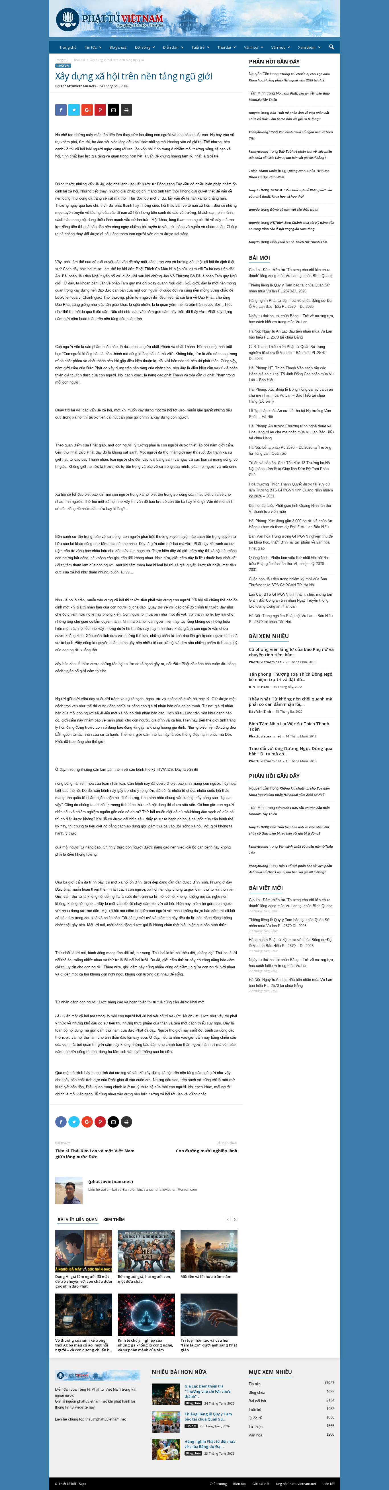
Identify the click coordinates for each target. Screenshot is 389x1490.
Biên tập (239, 1483)
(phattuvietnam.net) (78, 86)
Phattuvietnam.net (265, 662)
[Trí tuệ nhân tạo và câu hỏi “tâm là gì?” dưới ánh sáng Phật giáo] (209, 1315)
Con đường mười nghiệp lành (206, 1150)
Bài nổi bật (257, 1401)
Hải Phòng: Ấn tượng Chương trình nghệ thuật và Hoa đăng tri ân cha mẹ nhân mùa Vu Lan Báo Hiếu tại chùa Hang (291, 432)
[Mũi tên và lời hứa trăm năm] (209, 1251)
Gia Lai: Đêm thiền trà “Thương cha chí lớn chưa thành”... (208, 1391)
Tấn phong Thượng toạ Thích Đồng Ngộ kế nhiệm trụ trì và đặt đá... (290, 676)
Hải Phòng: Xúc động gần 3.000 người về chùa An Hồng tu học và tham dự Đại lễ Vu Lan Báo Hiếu (290, 524)
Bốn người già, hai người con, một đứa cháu (144, 1279)
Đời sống (142, 47)
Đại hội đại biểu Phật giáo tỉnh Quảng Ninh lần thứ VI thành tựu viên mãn (290, 508)
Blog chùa (118, 47)
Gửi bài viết (260, 1483)
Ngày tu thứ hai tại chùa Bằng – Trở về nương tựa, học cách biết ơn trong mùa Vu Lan (291, 319)
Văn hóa (251, 47)
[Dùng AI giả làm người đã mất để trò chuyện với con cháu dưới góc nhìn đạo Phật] (83, 1251)
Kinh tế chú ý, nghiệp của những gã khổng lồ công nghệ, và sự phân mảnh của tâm (145, 1345)
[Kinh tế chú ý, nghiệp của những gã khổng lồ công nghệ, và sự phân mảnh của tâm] (146, 1315)
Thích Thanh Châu (263, 171)
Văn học (278, 47)
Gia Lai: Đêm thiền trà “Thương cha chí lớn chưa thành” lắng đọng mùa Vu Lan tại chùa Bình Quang (290, 273)
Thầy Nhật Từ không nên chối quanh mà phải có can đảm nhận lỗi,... (290, 701)
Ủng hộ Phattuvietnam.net (296, 1483)
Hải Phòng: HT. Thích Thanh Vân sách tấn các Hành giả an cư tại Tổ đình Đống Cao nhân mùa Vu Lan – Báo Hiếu (291, 374)
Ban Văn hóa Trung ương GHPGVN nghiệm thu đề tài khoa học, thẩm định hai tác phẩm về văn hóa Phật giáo (291, 542)
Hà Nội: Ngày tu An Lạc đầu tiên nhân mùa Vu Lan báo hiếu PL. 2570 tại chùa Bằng (290, 334)
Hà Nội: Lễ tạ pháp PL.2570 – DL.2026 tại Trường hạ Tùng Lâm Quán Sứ (290, 450)
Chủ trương (218, 1483)
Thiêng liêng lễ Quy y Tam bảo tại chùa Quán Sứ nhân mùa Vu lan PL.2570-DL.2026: (289, 288)
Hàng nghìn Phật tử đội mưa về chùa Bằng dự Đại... (210, 1444)
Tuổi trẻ (198, 47)
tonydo (254, 112)
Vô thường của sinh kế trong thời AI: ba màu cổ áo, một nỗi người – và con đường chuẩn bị (82, 1345)
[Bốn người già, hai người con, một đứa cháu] (146, 1251)
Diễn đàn (171, 47)
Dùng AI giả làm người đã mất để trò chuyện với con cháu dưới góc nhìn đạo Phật (83, 1281)
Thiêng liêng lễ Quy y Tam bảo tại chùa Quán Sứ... (208, 1416)
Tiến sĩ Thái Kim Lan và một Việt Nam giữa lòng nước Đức (94, 1153)
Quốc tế (255, 1418)
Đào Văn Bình (260, 711)
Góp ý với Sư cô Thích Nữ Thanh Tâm (298, 242)
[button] (331, 47)
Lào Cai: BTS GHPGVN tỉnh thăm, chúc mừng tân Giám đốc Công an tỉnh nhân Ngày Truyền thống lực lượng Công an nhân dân (290, 600)
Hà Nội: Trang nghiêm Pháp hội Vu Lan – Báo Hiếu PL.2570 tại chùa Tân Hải (291, 619)
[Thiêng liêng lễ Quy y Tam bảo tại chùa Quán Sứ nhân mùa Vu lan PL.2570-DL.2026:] (166, 1422)
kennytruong (258, 132)
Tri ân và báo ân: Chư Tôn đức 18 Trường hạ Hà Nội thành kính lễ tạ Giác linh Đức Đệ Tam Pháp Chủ (289, 469)
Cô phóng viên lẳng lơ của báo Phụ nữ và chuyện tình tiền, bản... (291, 651)
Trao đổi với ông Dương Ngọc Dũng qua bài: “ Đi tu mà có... (290, 751)
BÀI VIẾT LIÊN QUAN (78, 1219)
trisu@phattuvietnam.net (105, 1419)
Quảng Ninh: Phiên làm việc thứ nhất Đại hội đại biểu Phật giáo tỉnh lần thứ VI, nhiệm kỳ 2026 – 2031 (289, 564)
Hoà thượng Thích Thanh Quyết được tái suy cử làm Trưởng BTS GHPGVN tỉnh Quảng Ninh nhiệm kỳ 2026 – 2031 (291, 490)
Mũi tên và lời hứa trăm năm (206, 1276)
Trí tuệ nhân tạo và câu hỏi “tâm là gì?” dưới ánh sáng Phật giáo (209, 1345)
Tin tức (91, 47)
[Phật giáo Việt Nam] (194, 18)
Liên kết (329, 1483)
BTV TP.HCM (259, 686)
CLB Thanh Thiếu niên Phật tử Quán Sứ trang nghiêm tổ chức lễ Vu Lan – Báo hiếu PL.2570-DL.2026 (287, 353)
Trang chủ (68, 47)
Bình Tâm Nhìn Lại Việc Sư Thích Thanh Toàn (289, 726)
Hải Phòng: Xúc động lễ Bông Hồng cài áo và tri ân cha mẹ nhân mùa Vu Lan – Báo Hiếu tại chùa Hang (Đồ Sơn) (291, 395)
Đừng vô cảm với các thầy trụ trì (294, 209)
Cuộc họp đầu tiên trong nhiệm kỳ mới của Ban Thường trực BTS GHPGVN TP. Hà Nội (288, 582)
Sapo (82, 1483)
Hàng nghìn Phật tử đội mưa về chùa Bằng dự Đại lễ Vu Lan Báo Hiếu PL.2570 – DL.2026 (290, 303)
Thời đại (224, 47)
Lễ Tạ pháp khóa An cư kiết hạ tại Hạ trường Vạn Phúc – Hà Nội (290, 414)
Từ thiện (256, 1427)
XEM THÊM (114, 1219)
